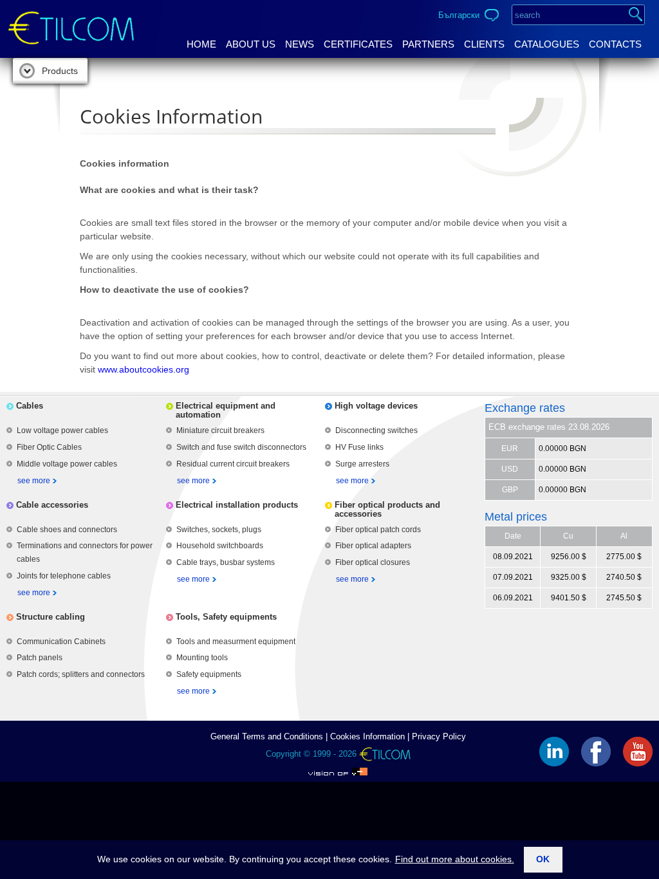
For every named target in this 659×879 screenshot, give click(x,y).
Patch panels (39, 657)
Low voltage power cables (62, 430)
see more (33, 480)
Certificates (358, 44)
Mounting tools (202, 657)
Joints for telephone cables (64, 575)
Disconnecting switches (376, 430)
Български (458, 15)
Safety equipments (208, 674)
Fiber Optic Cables (49, 447)
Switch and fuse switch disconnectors (241, 447)
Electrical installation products (237, 505)
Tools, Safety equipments (226, 617)
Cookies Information (367, 736)
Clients (484, 44)
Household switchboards (219, 545)
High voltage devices (376, 406)
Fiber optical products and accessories (387, 509)
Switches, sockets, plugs (218, 529)
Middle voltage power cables (67, 463)
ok (543, 859)
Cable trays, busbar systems (225, 562)
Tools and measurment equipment (235, 641)
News (299, 44)
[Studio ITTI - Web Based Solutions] (338, 768)
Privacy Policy (439, 736)
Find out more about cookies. (454, 859)
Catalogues (546, 44)
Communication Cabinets (61, 641)
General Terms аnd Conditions (266, 736)
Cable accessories (52, 505)
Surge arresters (362, 463)
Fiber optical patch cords (378, 529)
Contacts (615, 44)
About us (250, 44)
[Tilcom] (71, 17)
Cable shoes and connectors (67, 529)
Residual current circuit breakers (233, 463)
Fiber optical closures (372, 562)
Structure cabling (50, 617)
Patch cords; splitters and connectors (81, 674)
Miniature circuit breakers (220, 430)
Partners (428, 44)
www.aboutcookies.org (143, 369)
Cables (29, 406)
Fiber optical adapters (373, 545)
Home (201, 44)
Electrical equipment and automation (225, 410)
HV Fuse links (359, 447)
